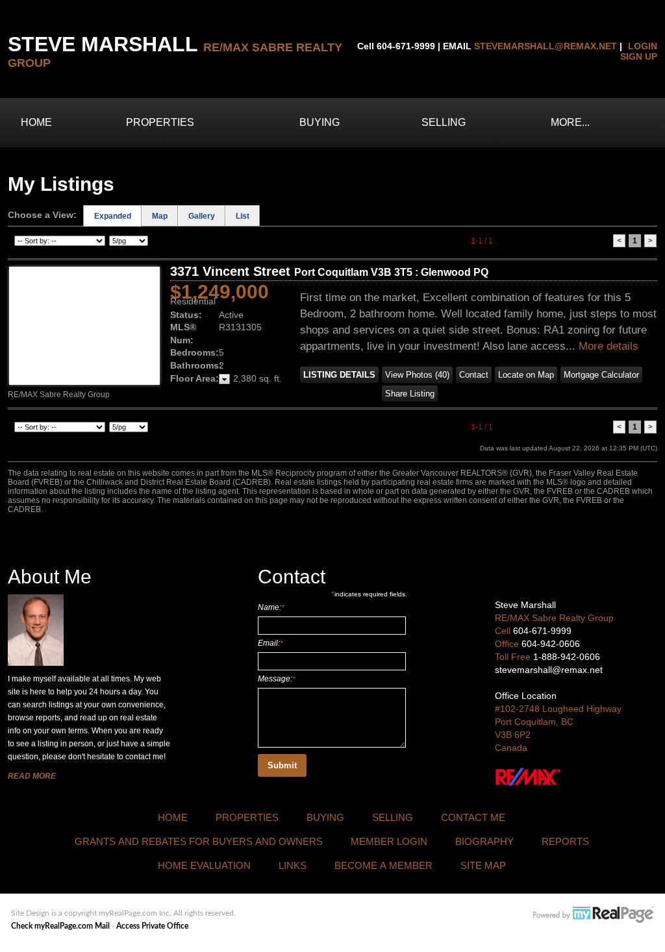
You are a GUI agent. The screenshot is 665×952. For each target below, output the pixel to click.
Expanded (112, 216)
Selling (443, 122)
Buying (319, 122)
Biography (484, 841)
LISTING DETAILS (339, 375)
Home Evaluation (204, 865)
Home (36, 122)
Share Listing (409, 393)
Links (293, 865)
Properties (160, 122)
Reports (565, 841)
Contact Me (473, 817)
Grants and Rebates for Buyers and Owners (199, 841)
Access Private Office (152, 926)
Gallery (201, 216)
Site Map (483, 865)
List (242, 216)
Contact (473, 375)
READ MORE (32, 776)
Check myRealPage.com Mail (60, 926)
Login (642, 46)
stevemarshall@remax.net (545, 46)
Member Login (389, 841)
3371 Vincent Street (329, 271)
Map (160, 216)
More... (570, 122)
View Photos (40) (417, 375)
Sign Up (638, 56)
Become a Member (383, 865)
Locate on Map (526, 375)
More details (608, 346)
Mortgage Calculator (601, 375)
